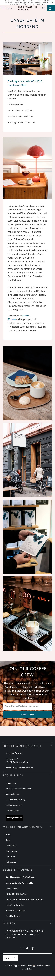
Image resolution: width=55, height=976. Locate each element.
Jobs (8, 840)
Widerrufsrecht (12, 794)
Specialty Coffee (43, 965)
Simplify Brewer (13, 916)
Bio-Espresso (11, 851)
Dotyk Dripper (12, 888)
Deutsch (9, 958)
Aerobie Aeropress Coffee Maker (20, 877)
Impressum (11, 783)
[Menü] (1, 8)
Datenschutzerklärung (15, 799)
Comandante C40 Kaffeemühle (19, 883)
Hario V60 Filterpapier (15, 910)
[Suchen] (44, 8)
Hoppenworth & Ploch (22, 965)
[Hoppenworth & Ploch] (27, 8)
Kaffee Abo (11, 862)
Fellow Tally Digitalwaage (17, 894)
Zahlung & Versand (14, 805)
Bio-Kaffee (10, 856)
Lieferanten (11, 845)
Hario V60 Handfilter (15, 905)
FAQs (8, 834)
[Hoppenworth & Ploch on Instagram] (32, 949)
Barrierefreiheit (12, 810)
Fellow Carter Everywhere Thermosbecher (24, 899)
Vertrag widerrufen (14, 817)
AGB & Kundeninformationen (18, 788)
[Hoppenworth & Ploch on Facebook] (27, 949)
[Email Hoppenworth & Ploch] (22, 949)
